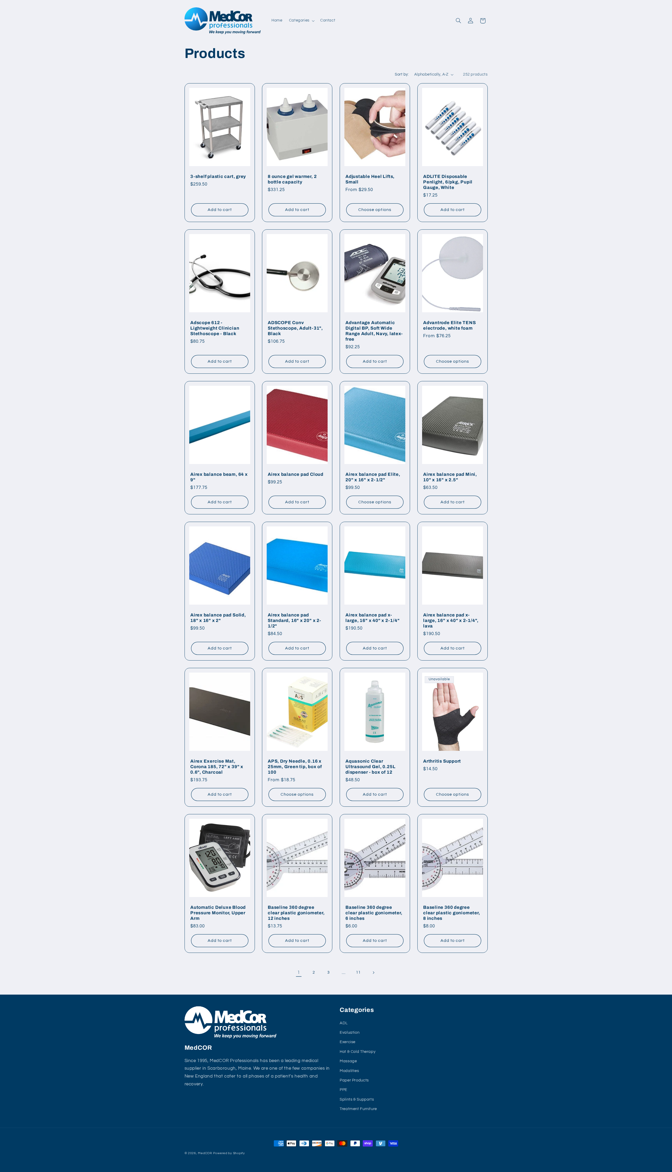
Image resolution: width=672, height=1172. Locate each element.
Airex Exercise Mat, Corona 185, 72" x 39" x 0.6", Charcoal (216, 767)
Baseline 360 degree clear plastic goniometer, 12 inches (296, 913)
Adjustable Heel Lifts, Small (370, 179)
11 (358, 972)
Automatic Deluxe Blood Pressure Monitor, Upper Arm (218, 913)
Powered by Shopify (229, 1153)
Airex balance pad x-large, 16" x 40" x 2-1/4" (372, 618)
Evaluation (349, 1032)
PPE (343, 1090)
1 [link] (298, 972)
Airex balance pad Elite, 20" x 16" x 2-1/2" (372, 477)
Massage (348, 1061)
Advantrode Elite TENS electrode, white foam (449, 325)
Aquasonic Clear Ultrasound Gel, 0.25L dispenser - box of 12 (370, 767)
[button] (301, 21)
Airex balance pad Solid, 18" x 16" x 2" (218, 618)
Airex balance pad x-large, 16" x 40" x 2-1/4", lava (451, 621)
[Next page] (373, 973)
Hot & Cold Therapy (357, 1052)
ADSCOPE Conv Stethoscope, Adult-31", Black (295, 328)
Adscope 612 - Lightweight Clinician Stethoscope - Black (214, 328)
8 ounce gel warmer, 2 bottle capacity (292, 179)
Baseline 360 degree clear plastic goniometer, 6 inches (373, 913)
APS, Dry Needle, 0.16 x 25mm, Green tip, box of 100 (295, 767)
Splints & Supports (357, 1099)
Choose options (374, 210)
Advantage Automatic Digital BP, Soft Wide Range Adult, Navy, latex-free (374, 331)
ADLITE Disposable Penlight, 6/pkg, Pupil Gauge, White (447, 182)
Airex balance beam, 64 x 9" (219, 477)
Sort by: (401, 74)
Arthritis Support (442, 761)
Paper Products (354, 1080)
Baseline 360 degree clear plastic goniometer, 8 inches (451, 913)
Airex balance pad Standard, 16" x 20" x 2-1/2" (294, 621)
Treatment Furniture (358, 1109)
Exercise (347, 1042)
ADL (344, 1023)
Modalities (349, 1071)
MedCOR (205, 1153)
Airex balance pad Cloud (295, 474)
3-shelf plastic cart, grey (218, 176)
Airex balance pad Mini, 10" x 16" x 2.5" (450, 477)
